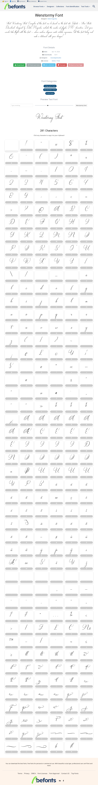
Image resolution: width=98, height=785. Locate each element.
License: (45, 61)
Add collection (49, 65)
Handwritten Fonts (50, 90)
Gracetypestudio (56, 58)
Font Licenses (42, 773)
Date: (45, 52)
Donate (62, 65)
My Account (22, 1)
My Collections (32, 1)
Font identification (72, 6)
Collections (60, 6)
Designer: (44, 58)
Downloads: (48, 55)
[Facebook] (63, 781)
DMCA (33, 773)
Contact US (65, 773)
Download (20, 65)
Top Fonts (74, 773)
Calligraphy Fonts (50, 86)
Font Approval (54, 773)
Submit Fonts (43, 1)
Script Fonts (50, 93)
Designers (50, 6)
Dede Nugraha (52, 19)
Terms (20, 773)
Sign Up (13, 1)
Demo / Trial (56, 61)
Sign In (5, 1)
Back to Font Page (76, 65)
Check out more (35, 65)
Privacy (26, 773)
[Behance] (60, 781)
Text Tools (85, 6)
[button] (93, 7)
